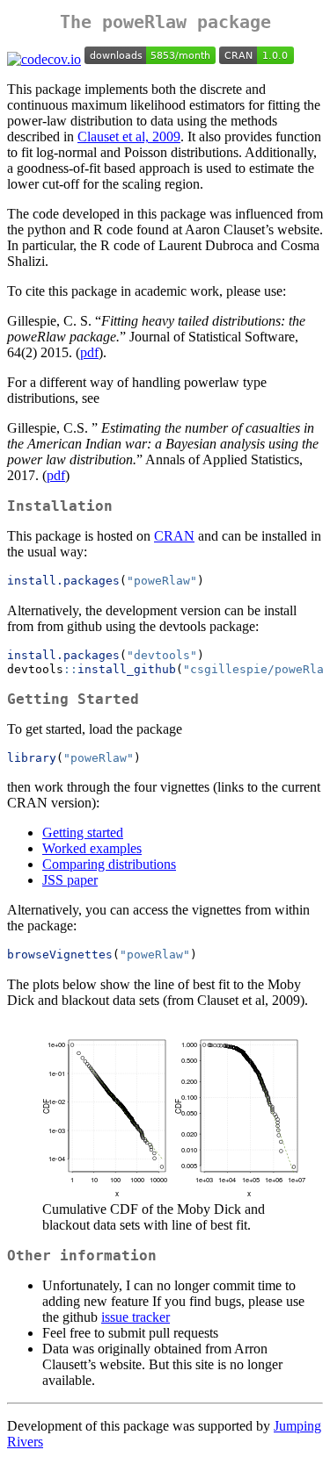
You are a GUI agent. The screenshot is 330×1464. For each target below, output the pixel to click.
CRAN (174, 535)
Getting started (82, 832)
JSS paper (70, 879)
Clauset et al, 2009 (128, 136)
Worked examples (92, 848)
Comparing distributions (109, 864)
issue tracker (135, 1317)
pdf (89, 352)
